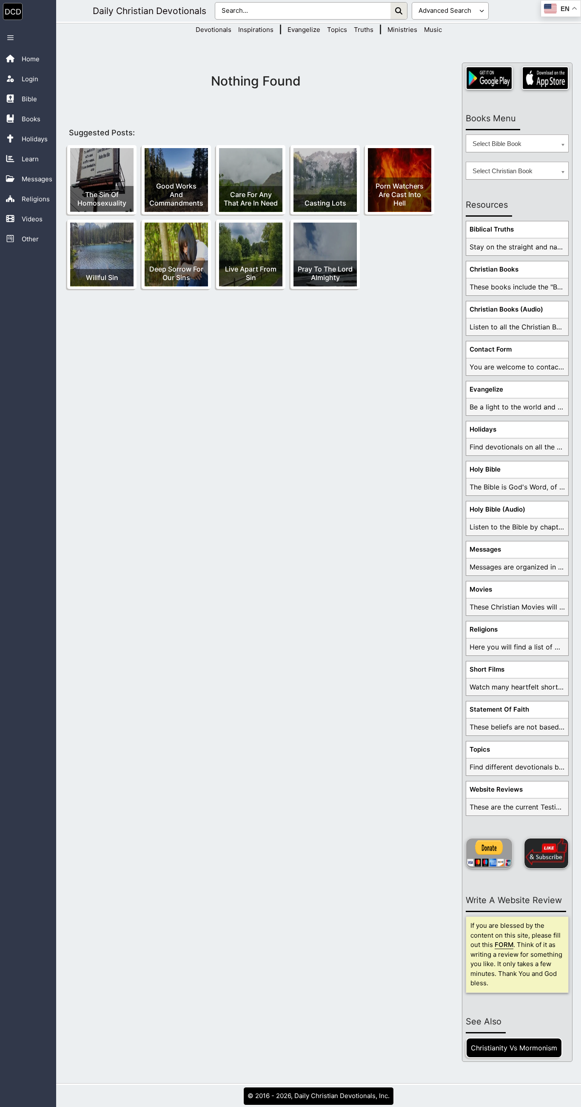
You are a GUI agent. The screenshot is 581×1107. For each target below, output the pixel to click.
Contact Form (491, 349)
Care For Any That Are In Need (251, 198)
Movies (481, 589)
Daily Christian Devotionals (149, 11)
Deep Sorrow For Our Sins (176, 273)
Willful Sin (102, 277)
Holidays (483, 429)
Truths (363, 30)
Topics (337, 30)
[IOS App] (545, 78)
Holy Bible (485, 469)
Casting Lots (325, 203)
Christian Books (494, 269)
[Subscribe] (546, 853)
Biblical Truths (492, 229)
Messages (485, 549)
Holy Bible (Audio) (497, 509)
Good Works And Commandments (176, 194)
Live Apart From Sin (250, 273)
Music (433, 30)
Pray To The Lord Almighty (325, 273)
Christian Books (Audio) (506, 309)
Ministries (402, 30)
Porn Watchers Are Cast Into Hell (400, 194)
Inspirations (255, 30)
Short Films (487, 669)
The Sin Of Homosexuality (101, 198)
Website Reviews (496, 789)
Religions (484, 629)
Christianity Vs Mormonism (514, 1048)
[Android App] (489, 78)
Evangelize (304, 30)
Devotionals (213, 30)
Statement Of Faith (499, 709)
